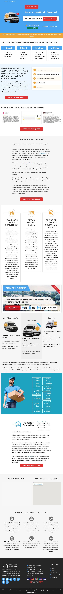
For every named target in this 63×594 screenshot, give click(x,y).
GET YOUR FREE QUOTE (31, 199)
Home (52, 568)
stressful (30, 456)
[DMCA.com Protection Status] (31, 593)
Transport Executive (42, 421)
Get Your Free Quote (16, 97)
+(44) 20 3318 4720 (37, 569)
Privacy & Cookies (56, 574)
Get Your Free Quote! (31, 6)
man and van (43, 153)
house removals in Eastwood (27, 163)
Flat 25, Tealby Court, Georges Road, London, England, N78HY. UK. (35, 573)
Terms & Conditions (54, 571)
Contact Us (54, 577)
